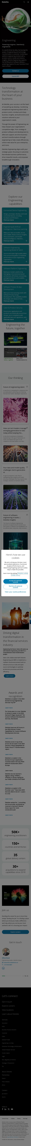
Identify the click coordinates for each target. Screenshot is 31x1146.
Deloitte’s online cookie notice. (19, 574)
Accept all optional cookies (15, 581)
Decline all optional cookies (15, 586)
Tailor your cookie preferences (15, 592)
